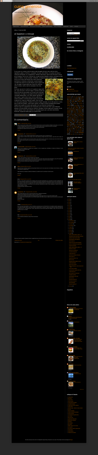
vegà (76, 132)
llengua (75, 119)
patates (79, 122)
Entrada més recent (18, 240)
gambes (82, 115)
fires (76, 114)
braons (68, 102)
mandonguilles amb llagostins (74, 239)
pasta (68, 122)
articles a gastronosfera (47, 26)
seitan (83, 127)
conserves (68, 107)
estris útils (73, 113)
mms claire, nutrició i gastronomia (74, 428)
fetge (69, 114)
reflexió (70, 126)
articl (81, 99)
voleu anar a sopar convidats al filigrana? (77, 182)
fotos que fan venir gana (35, 26)
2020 (69, 200)
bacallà (80, 100)
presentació (77, 125)
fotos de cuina (70, 417)
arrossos (76, 99)
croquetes (70, 108)
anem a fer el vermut (72, 264)
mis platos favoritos (72, 307)
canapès (68, 103)
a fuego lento (70, 397)
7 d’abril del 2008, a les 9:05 (26, 123)
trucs (68, 132)
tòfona (68, 131)
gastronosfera (71, 116)
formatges (80, 114)
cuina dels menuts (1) (73, 279)
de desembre (71, 220)
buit (72, 102)
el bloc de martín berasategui (73, 412)
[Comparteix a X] (32, 115)
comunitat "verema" (71, 403)
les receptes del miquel (72, 346)
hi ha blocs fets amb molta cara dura (74, 179)
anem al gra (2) (72, 240)
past (81, 121)
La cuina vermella (21, 146)
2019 (69, 202)
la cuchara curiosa (71, 381)
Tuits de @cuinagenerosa (71, 68)
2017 (69, 205)
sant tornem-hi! (76, 151)
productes (82, 125)
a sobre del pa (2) (72, 253)
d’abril (70, 233)
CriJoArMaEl (70, 364)
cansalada (80, 103)
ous (75, 121)
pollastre (80, 124)
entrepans (69, 112)
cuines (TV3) (70, 406)
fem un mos (70, 321)
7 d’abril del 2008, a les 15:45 (30, 146)
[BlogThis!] (31, 115)
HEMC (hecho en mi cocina (73, 425)
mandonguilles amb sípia (73, 276)
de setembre (71, 225)
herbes (82, 116)
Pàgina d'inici (16, 26)
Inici (38, 240)
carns (68, 105)
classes (76, 106)
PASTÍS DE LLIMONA (77, 330)
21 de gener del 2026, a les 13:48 (26, 214)
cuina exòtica (76, 108)
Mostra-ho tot (82, 389)
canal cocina (70, 399)
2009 (69, 217)
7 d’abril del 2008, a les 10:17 (30, 133)
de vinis (69, 409)
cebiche (71, 106)
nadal (68, 121)
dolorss (19, 123)
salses (77, 127)
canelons (74, 103)
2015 (69, 208)
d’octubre (71, 223)
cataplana (80, 105)
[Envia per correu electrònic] (30, 115)
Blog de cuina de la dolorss (73, 372)
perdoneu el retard (72, 248)
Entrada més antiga (59, 240)
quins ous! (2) (71, 259)
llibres (78, 119)
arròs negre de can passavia (74, 273)
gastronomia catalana (72, 420)
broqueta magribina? (73, 284)
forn (67, 115)
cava (67, 106)
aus (72, 100)
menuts (70, 120)
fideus (73, 114)
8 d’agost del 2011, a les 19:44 (25, 179)
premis (73, 125)
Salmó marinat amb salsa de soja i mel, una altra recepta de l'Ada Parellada (78, 340)
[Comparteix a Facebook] (34, 115)
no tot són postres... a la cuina (74, 338)
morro (76, 120)
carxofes (75, 105)
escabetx (80, 112)
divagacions (73, 109)
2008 (69, 219)
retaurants (68, 127)
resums (81, 126)
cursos (68, 109)
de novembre (71, 222)
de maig (70, 231)
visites (78, 134)
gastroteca (70, 421)
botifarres (79, 101)
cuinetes (70, 316)
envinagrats (75, 112)
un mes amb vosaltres (73, 268)
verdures (81, 132)
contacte (76, 26)
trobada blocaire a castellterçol (76, 189)
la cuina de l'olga (71, 355)
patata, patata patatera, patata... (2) (75, 234)
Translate (76, 34)
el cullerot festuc (71, 329)
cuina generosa (27, 6)
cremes (82, 107)
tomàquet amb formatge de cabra (75, 261)
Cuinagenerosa (20, 133)
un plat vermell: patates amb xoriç (75, 270)
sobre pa (70, 128)
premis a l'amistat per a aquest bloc (75, 244)
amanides (79, 96)
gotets (76, 116)
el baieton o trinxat (72, 274)
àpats (77, 97)
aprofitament (71, 99)
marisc (82, 119)
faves (83, 113)
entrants (80, 111)
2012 (69, 213)
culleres (81, 108)
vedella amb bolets (72, 262)
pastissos (74, 122)
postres (68, 125)
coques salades (75, 107)
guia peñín (70, 424)
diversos (80, 109)
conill (81, 106)
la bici (71, 26)
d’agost (70, 227)
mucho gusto (70, 429)
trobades (80, 131)
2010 (69, 216)
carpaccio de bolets (72, 245)
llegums (69, 119)
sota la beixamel (72, 282)
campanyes (80, 102)
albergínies (69, 96)
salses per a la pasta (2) (73, 250)
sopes (81, 128)
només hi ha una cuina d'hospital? (75, 242)
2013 (69, 211)
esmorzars (69, 113)
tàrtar (68, 129)
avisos (76, 100)
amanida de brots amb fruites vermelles (76, 236)
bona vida (70, 398)
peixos (69, 124)
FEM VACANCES (76, 322)
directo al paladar (71, 410)
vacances (71, 132)
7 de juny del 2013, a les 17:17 (26, 204)
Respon (19, 130)
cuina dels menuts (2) (73, 251)
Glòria (19, 166)
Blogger (71, 439)
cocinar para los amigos (72, 402)
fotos (71, 115)
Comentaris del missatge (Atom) (25, 242)
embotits (69, 111)
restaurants (65, 26)
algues (74, 96)
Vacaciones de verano (77, 373)
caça (76, 102)
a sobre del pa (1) (72, 271)
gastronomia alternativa (72, 418)
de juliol (70, 228)
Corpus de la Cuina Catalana (73, 405)
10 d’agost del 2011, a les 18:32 (31, 191)
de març (70, 286)
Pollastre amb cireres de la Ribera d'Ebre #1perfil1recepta (78, 357)
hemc (79, 116)
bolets (73, 101)
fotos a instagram (57, 26)
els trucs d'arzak (71, 413)
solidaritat (76, 128)
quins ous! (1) (71, 277)
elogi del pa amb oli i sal (73, 258)
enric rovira (70, 416)
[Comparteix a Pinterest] (35, 115)
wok (81, 134)
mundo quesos (70, 431)
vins (74, 134)
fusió (78, 115)
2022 (69, 199)
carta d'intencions (24, 26)
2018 (69, 203)
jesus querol (70, 427)
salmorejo (73, 127)
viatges (71, 134)
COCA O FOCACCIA (77, 382)
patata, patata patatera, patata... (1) (75, 247)
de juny (70, 230)
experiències (78, 113)
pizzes (76, 124)
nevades (71, 121)
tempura (81, 129)
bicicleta (68, 101)
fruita (74, 115)
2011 (69, 214)
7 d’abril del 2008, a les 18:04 (30, 156)
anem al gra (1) (72, 256)
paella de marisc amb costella (74, 237)
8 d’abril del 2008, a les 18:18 (25, 166)
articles (68, 100)
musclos (80, 120)
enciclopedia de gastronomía (73, 414)
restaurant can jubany (72, 432)
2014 (69, 210)
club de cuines (70, 401)
